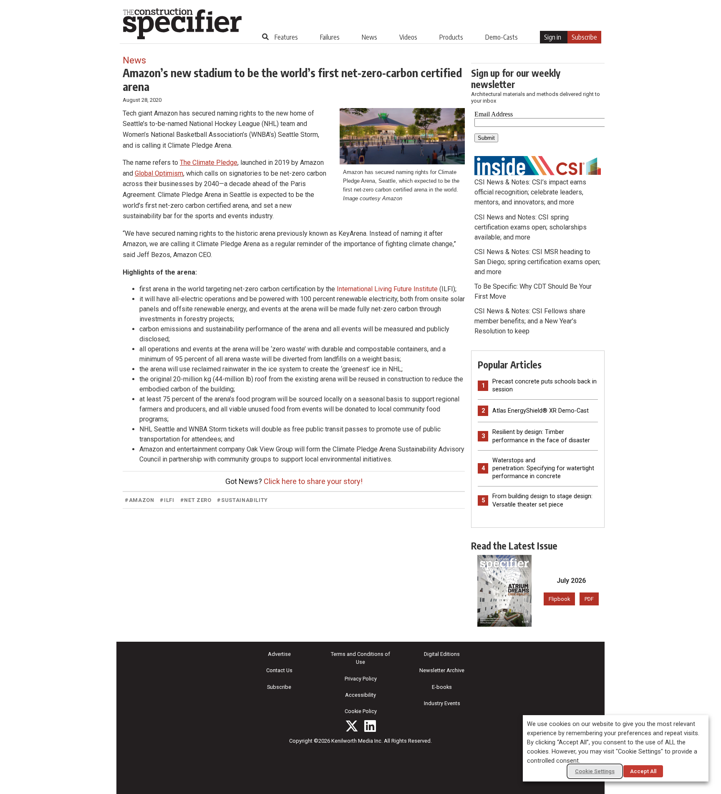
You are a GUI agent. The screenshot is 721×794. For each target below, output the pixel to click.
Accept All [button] (643, 771)
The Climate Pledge (208, 162)
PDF (589, 599)
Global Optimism (159, 173)
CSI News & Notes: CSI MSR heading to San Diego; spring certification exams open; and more (537, 262)
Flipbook (559, 599)
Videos (408, 37)
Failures (330, 37)
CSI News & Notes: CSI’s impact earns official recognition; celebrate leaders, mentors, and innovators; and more (530, 192)
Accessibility (360, 695)
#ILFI (167, 500)
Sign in (552, 37)
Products (451, 37)
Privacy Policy (361, 679)
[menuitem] (286, 37)
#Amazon (139, 500)
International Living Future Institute (387, 289)
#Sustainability (242, 500)
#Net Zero (196, 500)
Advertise (279, 654)
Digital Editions (442, 654)
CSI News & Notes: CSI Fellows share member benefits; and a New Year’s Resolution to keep (529, 321)
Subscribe (584, 37)
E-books (442, 687)
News (369, 37)
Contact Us (279, 670)
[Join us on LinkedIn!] (370, 726)
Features (286, 37)
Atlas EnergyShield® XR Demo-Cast (540, 410)
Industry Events (442, 703)
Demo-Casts (501, 37)
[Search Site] (265, 36)
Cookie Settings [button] (595, 771)
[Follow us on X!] (351, 726)
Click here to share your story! (313, 481)
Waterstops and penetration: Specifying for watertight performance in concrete (543, 468)
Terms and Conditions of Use (360, 658)
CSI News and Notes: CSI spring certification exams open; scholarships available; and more (530, 227)
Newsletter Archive (441, 670)
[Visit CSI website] (537, 165)
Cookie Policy (361, 711)
